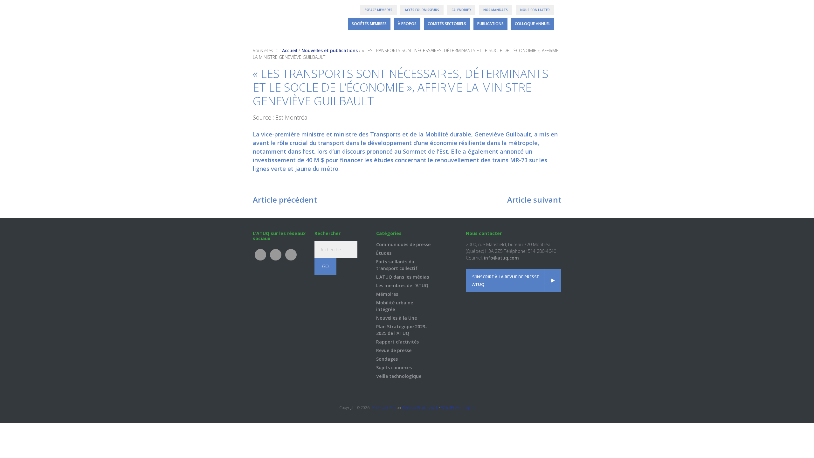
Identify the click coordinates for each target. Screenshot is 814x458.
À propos (407, 23)
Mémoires (387, 294)
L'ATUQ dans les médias (402, 277)
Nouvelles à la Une (396, 318)
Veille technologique (398, 376)
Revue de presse (393, 350)
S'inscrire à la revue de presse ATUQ (505, 280)
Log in (469, 407)
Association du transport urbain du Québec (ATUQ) (277, 19)
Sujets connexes (394, 367)
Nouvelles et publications (329, 50)
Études (383, 253)
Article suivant (534, 199)
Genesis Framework (420, 407)
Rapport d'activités (397, 342)
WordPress (451, 407)
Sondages (387, 359)
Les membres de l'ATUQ (402, 285)
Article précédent (285, 199)
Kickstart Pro (384, 407)
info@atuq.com (501, 258)
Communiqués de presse (403, 244)
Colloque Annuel (532, 23)
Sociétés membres (369, 23)
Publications (490, 23)
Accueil (289, 50)
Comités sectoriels (447, 23)
